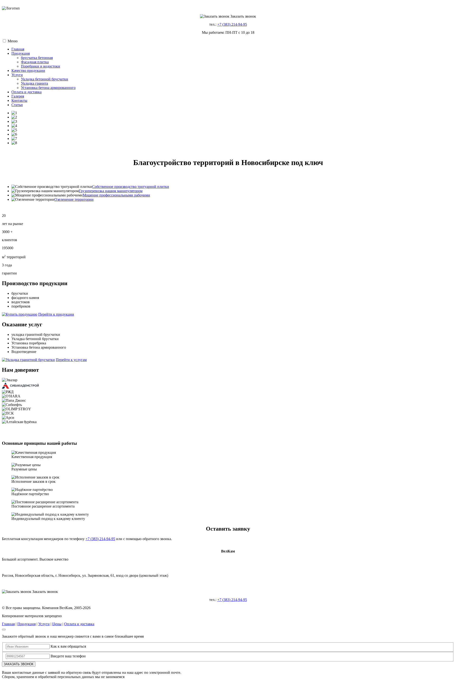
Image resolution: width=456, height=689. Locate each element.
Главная (8, 624)
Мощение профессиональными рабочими (116, 195)
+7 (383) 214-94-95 (232, 24)
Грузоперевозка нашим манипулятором (110, 191)
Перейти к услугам (71, 360)
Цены (57, 624)
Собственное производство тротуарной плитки (130, 187)
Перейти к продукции (56, 314)
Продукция (26, 624)
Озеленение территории (74, 199)
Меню (13, 41)
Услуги (44, 624)
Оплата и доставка (79, 624)
